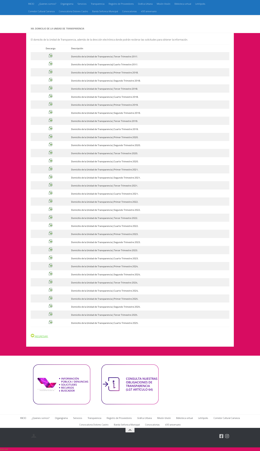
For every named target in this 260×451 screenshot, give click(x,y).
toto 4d (4, 449)
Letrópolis (200, 4)
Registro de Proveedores (121, 4)
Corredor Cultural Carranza (41, 11)
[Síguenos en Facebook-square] (221, 436)
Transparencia (97, 4)
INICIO (31, 4)
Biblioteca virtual (183, 4)
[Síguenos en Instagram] (227, 436)
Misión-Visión (163, 4)
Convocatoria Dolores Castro (73, 11)
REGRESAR (41, 336)
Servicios (82, 4)
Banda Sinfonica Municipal (105, 11)
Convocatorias (129, 11)
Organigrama (66, 4)
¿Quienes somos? (47, 4)
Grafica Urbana (145, 4)
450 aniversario (149, 11)
